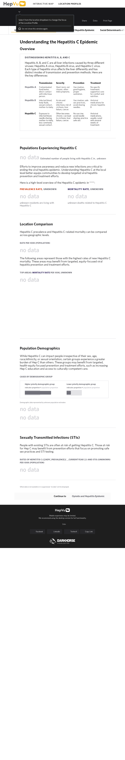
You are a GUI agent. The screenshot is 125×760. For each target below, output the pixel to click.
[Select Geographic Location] (17, 11)
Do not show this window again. (35, 29)
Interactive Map (43, 4)
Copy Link (89, 531)
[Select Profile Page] (4, 30)
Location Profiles (70, 4)
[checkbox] (20, 29)
